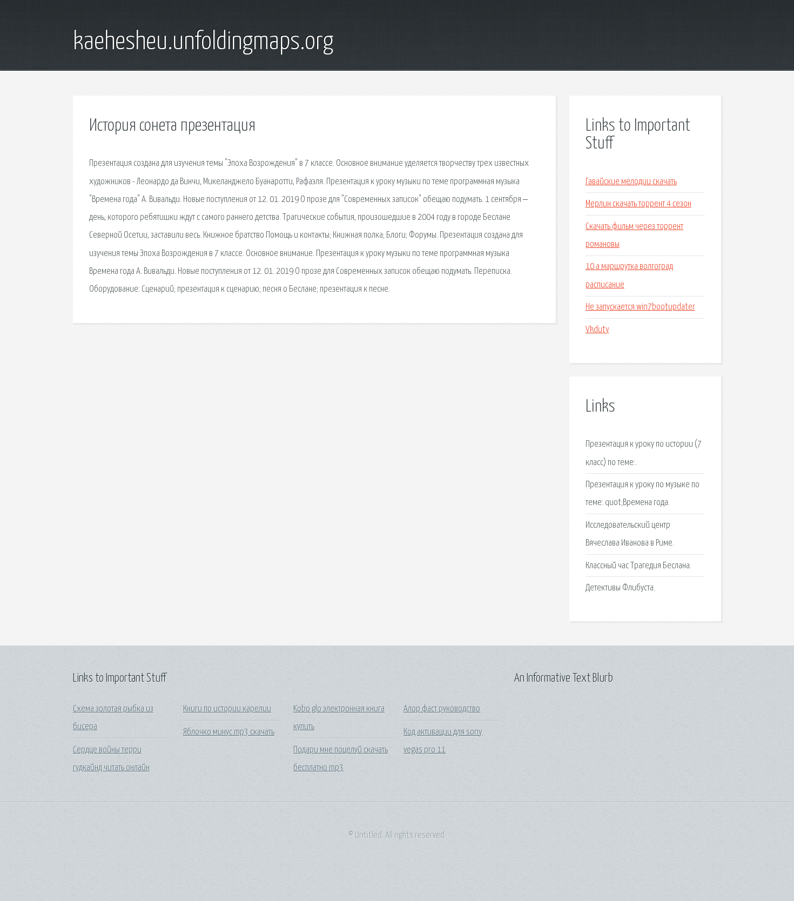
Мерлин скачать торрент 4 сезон (638, 204)
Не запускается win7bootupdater (640, 307)
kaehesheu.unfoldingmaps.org (203, 42)
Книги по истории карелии (227, 709)
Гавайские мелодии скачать (631, 181)
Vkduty (597, 329)
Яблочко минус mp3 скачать (228, 732)
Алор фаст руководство (441, 709)
